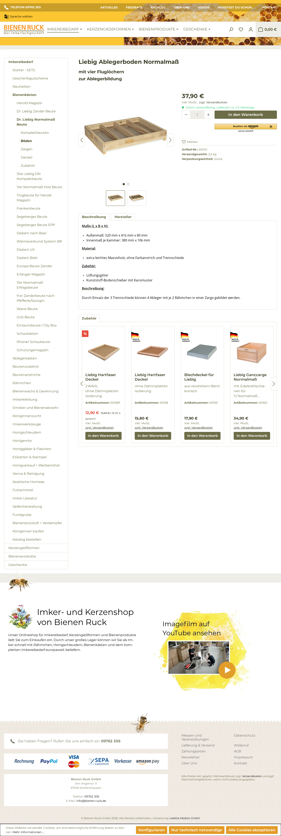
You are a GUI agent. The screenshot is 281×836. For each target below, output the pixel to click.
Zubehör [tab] (89, 318)
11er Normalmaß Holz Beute (39, 187)
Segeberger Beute (32, 217)
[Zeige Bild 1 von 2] (124, 184)
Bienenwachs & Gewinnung (35, 391)
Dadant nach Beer (32, 233)
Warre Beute (27, 309)
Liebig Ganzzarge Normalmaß (250, 377)
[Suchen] (231, 29)
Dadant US (26, 250)
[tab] (94, 216)
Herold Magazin (29, 103)
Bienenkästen (24, 95)
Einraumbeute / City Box (37, 325)
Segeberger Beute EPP (36, 225)
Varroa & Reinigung (28, 474)
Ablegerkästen (25, 358)
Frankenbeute (28, 208)
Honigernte (22, 441)
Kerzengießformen (23, 548)
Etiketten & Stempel (29, 457)
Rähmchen (22, 383)
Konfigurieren (151, 830)
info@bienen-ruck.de (91, 801)
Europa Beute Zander (34, 266)
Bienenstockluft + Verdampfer (37, 523)
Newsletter (190, 757)
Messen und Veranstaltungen (195, 737)
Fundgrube (22, 515)
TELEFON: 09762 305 (25, 7)
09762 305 (111, 741)
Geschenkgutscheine (30, 78)
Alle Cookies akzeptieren (252, 830)
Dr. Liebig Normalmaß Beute (36, 122)
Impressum (243, 757)
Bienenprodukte (22, 556)
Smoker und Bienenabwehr (35, 408)
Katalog (158, 7)
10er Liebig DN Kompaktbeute (29, 176)
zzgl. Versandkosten (213, 102)
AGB (237, 751)
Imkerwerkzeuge (27, 424)
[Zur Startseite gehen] (23, 30)
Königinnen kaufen (28, 531)
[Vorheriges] (82, 140)
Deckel (26, 157)
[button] (246, 128)
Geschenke (17, 565)
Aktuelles (109, 7)
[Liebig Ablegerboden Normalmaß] (126, 136)
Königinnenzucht (27, 416)
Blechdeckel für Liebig (199, 377)
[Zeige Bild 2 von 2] (128, 184)
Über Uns (181, 7)
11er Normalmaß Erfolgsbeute (30, 285)
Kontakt (269, 7)
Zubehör (28, 166)
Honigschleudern (27, 432)
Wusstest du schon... (236, 7)
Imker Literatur (25, 498)
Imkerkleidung (25, 399)
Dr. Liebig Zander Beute (36, 111)
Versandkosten (252, 776)
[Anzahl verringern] (186, 115)
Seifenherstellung (27, 506)
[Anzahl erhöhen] (208, 115)
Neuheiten (21, 87)
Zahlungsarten (193, 751)
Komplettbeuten (35, 133)
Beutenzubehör (26, 366)
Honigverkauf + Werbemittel (36, 465)
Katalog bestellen (27, 539)
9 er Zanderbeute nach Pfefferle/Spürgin (36, 298)
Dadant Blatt (27, 258)
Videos (203, 7)
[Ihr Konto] (251, 29)
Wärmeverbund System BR (39, 241)
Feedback (134, 7)
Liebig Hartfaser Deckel (100, 377)
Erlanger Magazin (31, 274)
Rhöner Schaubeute (33, 342)
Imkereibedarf (20, 62)
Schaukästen (27, 334)
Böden (26, 141)
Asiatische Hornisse (28, 482)
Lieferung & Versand (198, 745)
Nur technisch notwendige (196, 830)
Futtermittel (23, 490)
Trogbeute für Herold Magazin (34, 197)
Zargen (27, 149)
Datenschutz (244, 735)
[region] (126, 149)
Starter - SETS (24, 70)
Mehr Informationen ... (28, 832)
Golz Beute (26, 317)
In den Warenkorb (245, 114)
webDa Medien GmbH (185, 818)
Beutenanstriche (27, 375)
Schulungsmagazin (33, 350)
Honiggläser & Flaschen (32, 449)
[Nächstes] (170, 140)
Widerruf (241, 745)
